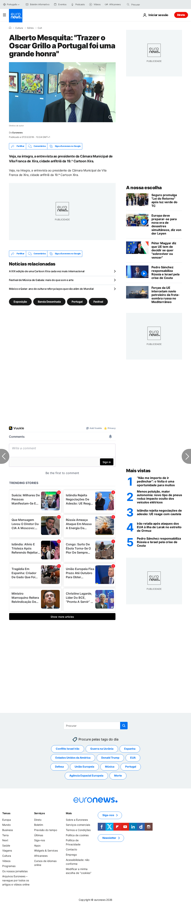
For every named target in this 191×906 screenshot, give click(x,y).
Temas (6, 813)
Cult (40, 28)
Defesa (59, 766)
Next (5, 840)
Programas (8, 866)
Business (7, 830)
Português (12, 4)
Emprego (71, 854)
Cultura (19, 28)
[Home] (10, 27)
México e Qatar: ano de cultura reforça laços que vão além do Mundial (51, 288)
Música (109, 766)
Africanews (41, 855)
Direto (181, 14)
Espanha (129, 748)
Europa (6, 819)
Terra (5, 835)
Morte (118, 775)
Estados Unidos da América (72, 757)
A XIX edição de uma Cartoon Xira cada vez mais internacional (46, 271)
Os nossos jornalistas (15, 871)
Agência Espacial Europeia (86, 775)
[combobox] (147, 4)
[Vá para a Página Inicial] (15, 15)
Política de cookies (77, 835)
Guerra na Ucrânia (101, 748)
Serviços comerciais (78, 825)
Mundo (6, 825)
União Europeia (84, 766)
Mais (69, 813)
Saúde (6, 845)
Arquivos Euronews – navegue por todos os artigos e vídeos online (15, 880)
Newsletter (109, 838)
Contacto (71, 849)
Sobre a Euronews (77, 819)
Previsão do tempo (45, 830)
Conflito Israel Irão (67, 748)
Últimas (38, 835)
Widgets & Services (46, 850)
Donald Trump (110, 757)
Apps (37, 845)
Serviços (39, 813)
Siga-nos (39, 840)
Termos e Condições (78, 830)
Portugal (77, 301)
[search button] (128, 4)
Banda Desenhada (49, 301)
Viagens (7, 850)
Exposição (20, 301)
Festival (98, 301)
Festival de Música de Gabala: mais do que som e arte (41, 280)
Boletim (38, 825)
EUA (133, 757)
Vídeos (6, 861)
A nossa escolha (144, 187)
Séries (30, 28)
